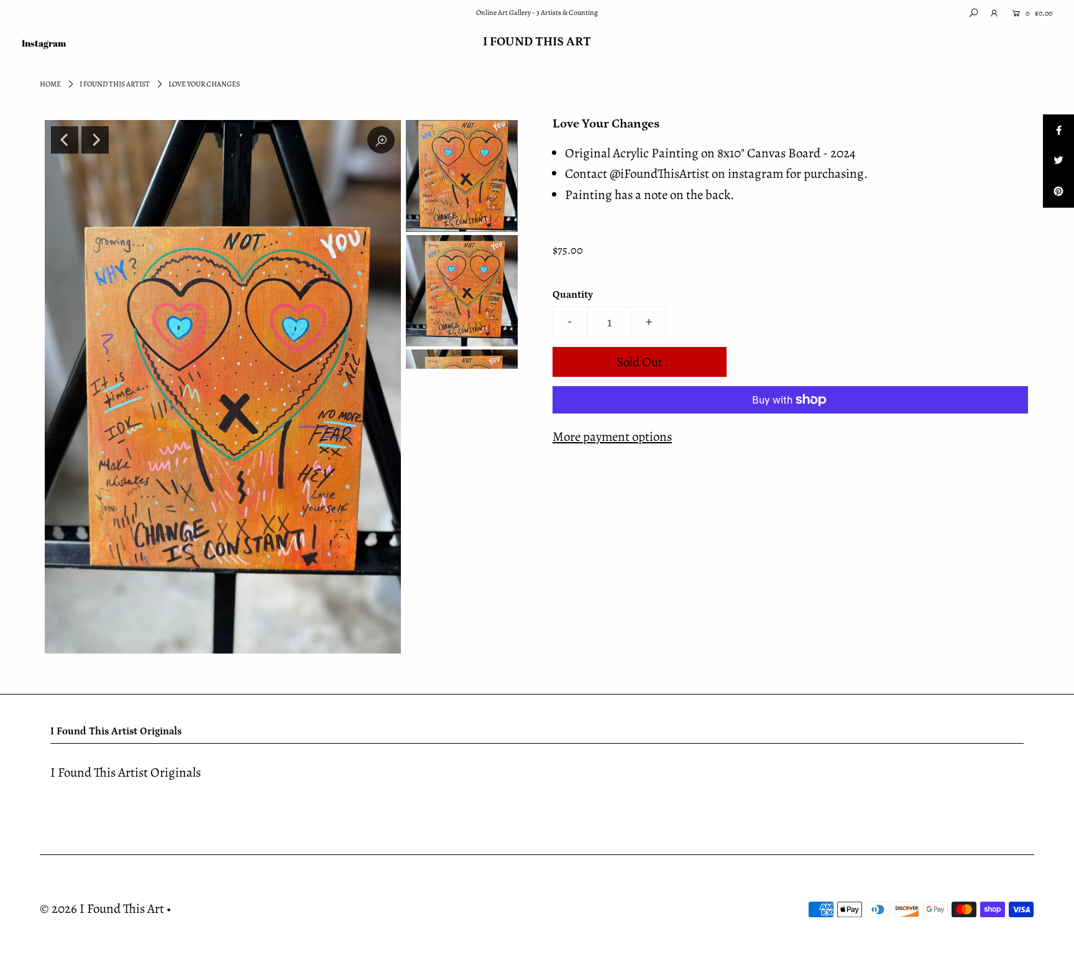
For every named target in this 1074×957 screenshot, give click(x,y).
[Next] (95, 140)
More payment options (612, 436)
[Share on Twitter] (1058, 161)
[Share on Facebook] (1058, 130)
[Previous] (64, 140)
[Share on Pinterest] (1058, 192)
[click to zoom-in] (381, 140)
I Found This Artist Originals (125, 772)
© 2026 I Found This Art (102, 908)
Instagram (44, 43)
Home (50, 84)
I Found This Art (537, 42)
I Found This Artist (115, 84)
